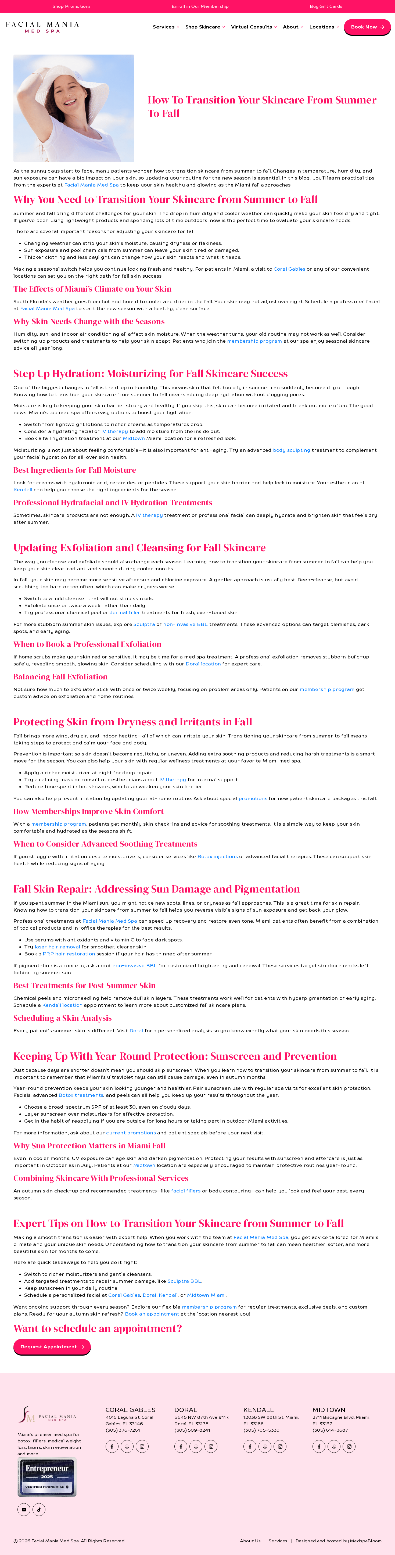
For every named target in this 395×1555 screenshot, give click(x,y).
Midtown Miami (206, 1295)
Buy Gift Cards (326, 6)
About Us (250, 1540)
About (291, 27)
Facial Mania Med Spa (91, 185)
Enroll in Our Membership (200, 6)
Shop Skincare (202, 27)
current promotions (131, 1132)
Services (163, 27)
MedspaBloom (366, 1540)
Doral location (203, 664)
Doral (136, 1030)
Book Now (364, 27)
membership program (254, 341)
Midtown (134, 438)
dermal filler (124, 612)
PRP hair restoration (69, 953)
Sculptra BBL (184, 1281)
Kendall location (62, 1005)
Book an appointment (152, 1314)
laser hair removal (57, 947)
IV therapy (114, 431)
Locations (322, 27)
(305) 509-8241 (192, 1430)
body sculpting (292, 450)
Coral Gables (289, 269)
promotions (253, 798)
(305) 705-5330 (261, 1430)
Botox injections (218, 856)
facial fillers (186, 1191)
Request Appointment (48, 1346)
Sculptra (144, 624)
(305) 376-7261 (123, 1430)
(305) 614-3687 (330, 1430)
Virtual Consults (251, 27)
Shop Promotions (72, 6)
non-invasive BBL (185, 624)
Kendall (22, 489)
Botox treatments (81, 1095)
